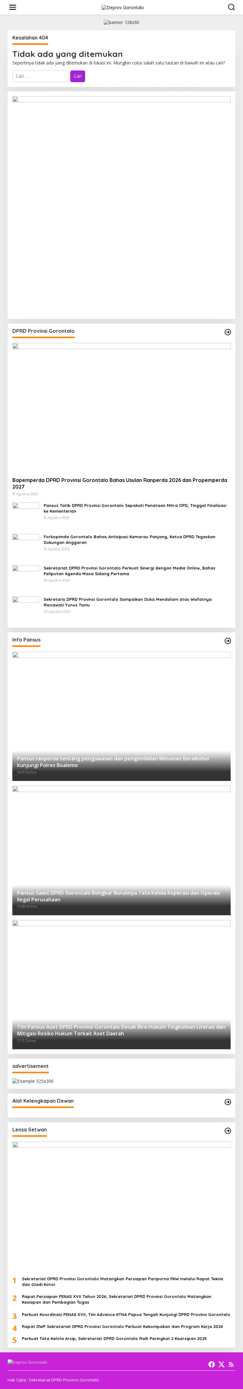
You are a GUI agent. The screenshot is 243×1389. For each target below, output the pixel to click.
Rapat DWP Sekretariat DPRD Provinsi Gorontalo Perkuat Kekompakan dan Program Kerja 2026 (122, 1326)
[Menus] (13, 7)
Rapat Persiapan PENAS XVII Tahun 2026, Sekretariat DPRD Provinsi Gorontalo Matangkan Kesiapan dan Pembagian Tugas (116, 1299)
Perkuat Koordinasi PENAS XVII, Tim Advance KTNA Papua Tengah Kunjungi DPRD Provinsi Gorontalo (126, 1314)
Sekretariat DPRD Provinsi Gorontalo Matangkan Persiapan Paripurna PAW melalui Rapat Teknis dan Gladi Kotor (122, 1281)
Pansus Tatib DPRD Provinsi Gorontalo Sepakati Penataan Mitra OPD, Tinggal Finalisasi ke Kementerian (135, 508)
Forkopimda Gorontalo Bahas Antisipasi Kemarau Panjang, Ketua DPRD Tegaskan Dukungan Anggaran (129, 539)
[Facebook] (212, 1364)
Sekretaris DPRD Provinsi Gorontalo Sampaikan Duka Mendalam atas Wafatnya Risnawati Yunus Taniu (128, 602)
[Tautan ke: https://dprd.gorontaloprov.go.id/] (228, 332)
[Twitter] (221, 1364)
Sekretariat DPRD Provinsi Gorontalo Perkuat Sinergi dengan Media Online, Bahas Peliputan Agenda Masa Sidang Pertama (129, 570)
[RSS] (231, 1364)
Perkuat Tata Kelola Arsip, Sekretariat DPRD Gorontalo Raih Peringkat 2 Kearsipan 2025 (114, 1338)
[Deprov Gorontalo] (123, 7)
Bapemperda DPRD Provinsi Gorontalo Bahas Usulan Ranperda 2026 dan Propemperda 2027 (119, 483)
